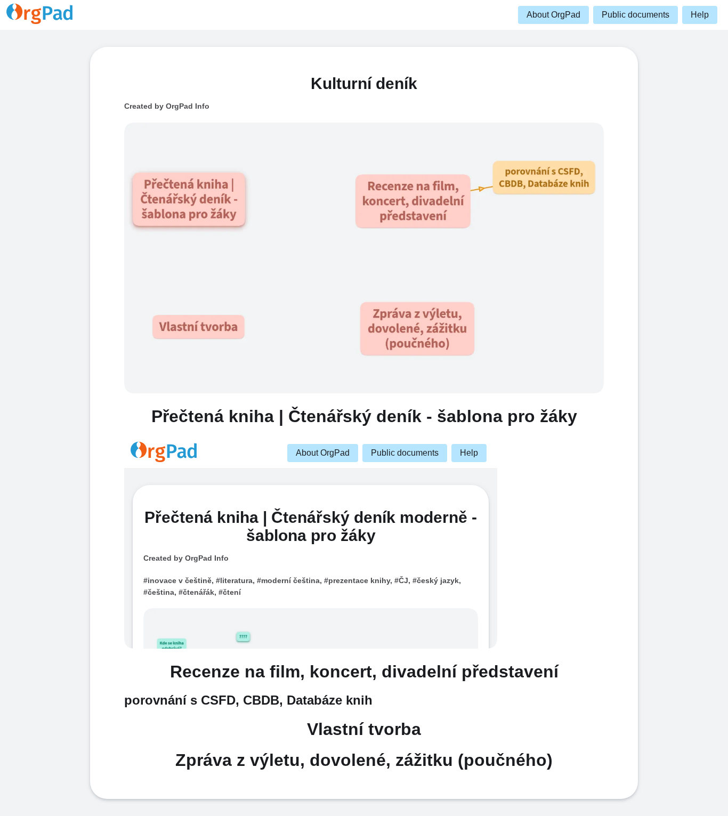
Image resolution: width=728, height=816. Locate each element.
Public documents (635, 14)
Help (700, 14)
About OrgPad (553, 14)
